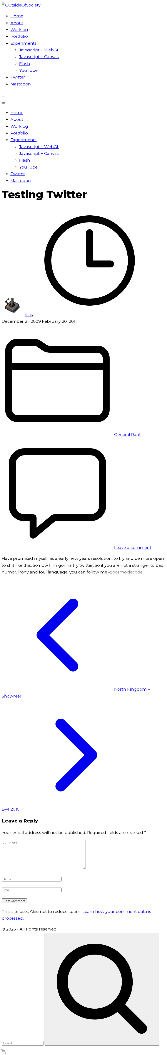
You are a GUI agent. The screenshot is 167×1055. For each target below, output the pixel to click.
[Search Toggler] (3, 1051)
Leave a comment (132, 547)
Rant (136, 434)
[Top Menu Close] (3, 96)
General (122, 434)
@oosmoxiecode (125, 572)
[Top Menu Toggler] (3, 103)
